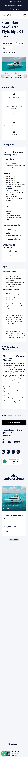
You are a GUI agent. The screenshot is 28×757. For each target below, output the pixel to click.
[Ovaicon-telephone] (8, 452)
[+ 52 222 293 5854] (3, 441)
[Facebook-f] (10, 9)
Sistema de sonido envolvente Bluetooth (14, 107)
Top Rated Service (14, 461)
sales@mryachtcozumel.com (15, 5)
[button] (10, 539)
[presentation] (3, 76)
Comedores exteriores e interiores (14, 126)
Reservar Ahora (14, 422)
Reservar (8, 531)
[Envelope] (3, 452)
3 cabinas (14, 135)
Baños (14, 117)
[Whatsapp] (13, 452)
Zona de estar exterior (14, 97)
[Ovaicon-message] (18, 452)
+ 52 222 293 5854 (17, 1)
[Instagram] (13, 9)
